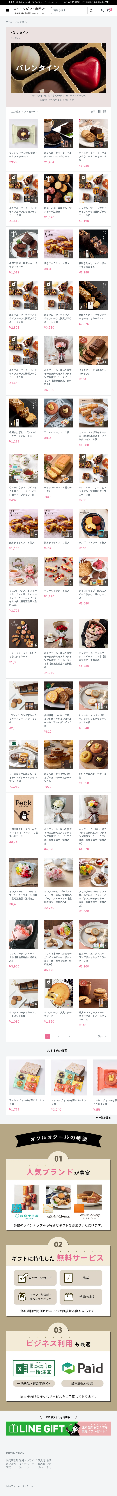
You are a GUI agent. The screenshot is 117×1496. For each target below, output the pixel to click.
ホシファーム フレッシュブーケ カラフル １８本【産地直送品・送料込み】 (23, 895)
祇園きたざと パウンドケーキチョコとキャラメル (92, 317)
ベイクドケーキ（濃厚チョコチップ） (92, 372)
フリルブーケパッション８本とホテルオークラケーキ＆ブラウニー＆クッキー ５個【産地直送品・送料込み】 (92, 898)
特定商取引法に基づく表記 (12, 1464)
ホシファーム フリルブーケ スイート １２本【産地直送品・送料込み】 (92, 656)
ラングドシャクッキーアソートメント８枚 (23, 1014)
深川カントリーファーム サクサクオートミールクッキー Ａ (92, 1016)
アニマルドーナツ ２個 (56, 432)
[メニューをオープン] (7, 10)
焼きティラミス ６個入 (21, 542)
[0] (108, 10)
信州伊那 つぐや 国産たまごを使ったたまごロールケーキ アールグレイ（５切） (58, 720)
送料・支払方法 (23, 1464)
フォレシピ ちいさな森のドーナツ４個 (26, 1102)
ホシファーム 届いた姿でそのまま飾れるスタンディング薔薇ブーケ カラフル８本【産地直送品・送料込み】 (92, 836)
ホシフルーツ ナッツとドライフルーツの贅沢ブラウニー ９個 (92, 211)
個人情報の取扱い (41, 1464)
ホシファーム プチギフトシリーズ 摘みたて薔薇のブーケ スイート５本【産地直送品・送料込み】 (58, 896)
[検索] (91, 10)
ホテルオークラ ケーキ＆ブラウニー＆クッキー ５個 (92, 156)
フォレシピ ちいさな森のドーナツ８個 (68, 1102)
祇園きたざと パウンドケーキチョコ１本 (92, 265)
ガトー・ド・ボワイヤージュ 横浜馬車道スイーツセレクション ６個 (92, 436)
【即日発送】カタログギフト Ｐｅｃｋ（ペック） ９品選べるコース (23, 833)
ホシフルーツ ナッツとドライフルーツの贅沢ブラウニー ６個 (23, 211)
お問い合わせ (49, 1464)
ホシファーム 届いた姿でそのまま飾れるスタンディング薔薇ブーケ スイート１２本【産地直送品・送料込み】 (58, 377)
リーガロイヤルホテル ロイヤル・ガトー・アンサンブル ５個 (23, 777)
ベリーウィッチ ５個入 (56, 590)
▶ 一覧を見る (104, 1117)
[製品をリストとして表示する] (104, 111)
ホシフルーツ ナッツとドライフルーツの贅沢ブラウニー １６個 (58, 318)
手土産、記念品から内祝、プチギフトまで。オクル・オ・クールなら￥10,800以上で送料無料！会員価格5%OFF (58, 2)
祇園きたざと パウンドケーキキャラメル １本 (23, 434)
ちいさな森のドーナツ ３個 (92, 776)
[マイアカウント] (102, 10)
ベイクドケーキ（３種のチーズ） (58, 489)
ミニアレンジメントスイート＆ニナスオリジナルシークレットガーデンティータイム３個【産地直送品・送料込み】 (23, 597)
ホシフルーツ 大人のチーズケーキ (58, 1014)
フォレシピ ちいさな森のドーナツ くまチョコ (23, 155)
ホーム (9, 22)
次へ (100, 1036)
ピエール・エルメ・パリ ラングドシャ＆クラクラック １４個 (92, 719)
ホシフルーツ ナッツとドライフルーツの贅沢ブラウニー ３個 (92, 491)
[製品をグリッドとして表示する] (99, 111)
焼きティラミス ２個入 (56, 542)
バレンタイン (22, 22)
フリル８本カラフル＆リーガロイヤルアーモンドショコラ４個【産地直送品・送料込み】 (58, 959)
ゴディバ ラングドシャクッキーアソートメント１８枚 (23, 719)
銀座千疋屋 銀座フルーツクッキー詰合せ (58, 210)
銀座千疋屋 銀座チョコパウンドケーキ (23, 265)
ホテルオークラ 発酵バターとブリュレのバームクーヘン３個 (58, 777)
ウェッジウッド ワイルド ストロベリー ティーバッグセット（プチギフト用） (23, 491)
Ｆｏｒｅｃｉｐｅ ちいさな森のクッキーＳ (23, 655)
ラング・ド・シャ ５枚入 (92, 542)
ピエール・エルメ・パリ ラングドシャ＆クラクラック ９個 (92, 957)
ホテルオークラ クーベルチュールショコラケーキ (58, 155)
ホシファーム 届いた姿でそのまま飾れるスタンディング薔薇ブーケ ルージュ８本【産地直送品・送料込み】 (58, 660)
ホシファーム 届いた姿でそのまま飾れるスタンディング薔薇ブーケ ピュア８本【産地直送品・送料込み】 (58, 836)
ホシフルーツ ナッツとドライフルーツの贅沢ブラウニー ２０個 (23, 373)
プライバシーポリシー (32, 1464)
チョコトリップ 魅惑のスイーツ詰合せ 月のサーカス (92, 594)
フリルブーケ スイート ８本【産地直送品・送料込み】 (23, 957)
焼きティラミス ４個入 (56, 263)
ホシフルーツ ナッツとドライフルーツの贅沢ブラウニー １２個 (23, 318)
